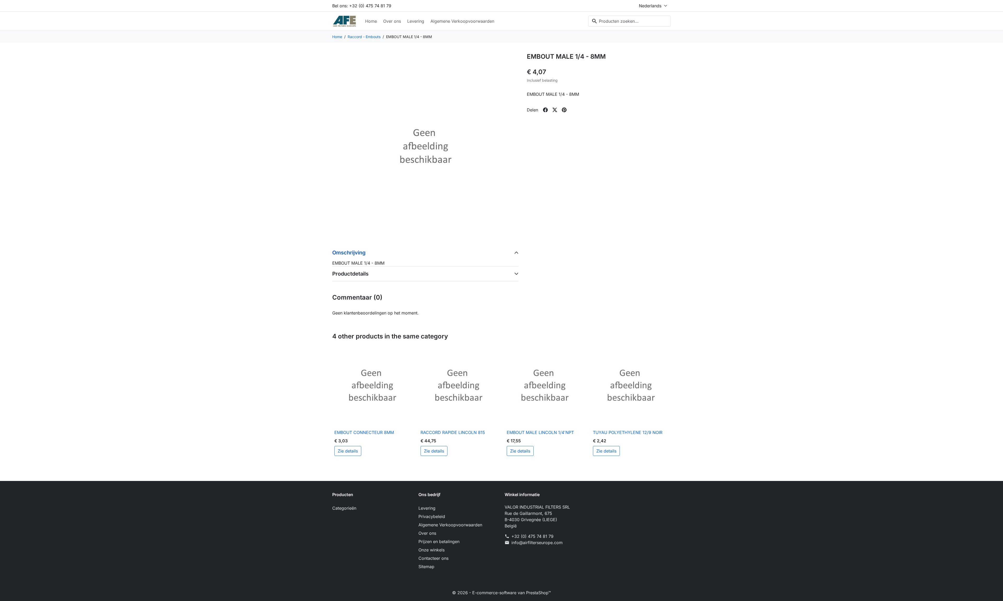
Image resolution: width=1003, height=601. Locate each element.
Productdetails (350, 274)
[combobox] (629, 21)
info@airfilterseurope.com (537, 542)
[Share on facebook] (545, 110)
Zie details (348, 451)
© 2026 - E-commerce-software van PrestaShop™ (501, 592)
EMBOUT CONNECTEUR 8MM (364, 432)
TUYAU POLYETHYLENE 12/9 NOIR (627, 432)
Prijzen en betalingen (438, 541)
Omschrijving (349, 252)
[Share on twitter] (555, 110)
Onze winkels (431, 549)
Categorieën (344, 508)
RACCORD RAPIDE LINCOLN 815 (453, 432)
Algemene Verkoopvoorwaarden (462, 21)
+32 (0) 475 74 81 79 (532, 536)
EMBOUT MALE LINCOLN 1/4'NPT (540, 432)
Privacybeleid (431, 516)
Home (371, 21)
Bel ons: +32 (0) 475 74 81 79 (361, 5)
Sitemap (426, 566)
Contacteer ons (433, 558)
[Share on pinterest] (564, 110)
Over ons (392, 21)
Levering (415, 21)
